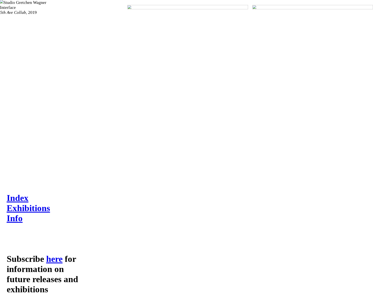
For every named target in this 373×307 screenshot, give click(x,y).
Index (17, 198)
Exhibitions (28, 208)
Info (15, 218)
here (54, 259)
